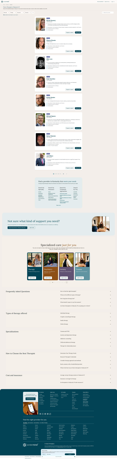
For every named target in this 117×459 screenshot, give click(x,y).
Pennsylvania (73, 428)
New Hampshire (62, 430)
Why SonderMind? (100, 1)
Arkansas (25, 428)
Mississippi (49, 437)
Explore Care (107, 1)
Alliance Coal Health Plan (53, 195)
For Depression (41, 400)
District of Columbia (27, 437)
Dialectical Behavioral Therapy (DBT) (65, 198)
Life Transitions (41, 198)
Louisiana (49, 425)
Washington (85, 428)
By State (25, 422)
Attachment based (63, 193)
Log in (112, 1)
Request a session (69, 32)
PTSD (39, 199)
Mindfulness (62, 200)
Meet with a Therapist (54, 394)
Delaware (25, 438)
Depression (40, 193)
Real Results (74, 400)
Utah (72, 438)
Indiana (36, 435)
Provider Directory (53, 398)
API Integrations (86, 405)
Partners (73, 407)
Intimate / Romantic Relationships (41, 195)
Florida (36, 425)
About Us (73, 395)
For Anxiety (41, 399)
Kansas (36, 437)
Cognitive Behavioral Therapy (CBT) (65, 196)
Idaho (36, 432)
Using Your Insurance (54, 401)
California (25, 432)
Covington (75, 198)
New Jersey (61, 432)
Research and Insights (54, 404)
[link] (58, 26)
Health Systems (85, 394)
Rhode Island (73, 430)
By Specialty (36, 422)
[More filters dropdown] (33, 12)
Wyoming (85, 433)
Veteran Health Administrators (85, 402)
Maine (48, 430)
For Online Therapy (43, 422)
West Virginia (85, 432)
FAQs (73, 397)
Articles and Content (53, 403)
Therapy (40, 394)
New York (61, 437)
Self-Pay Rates (52, 406)
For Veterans (41, 403)
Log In (62, 397)
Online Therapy (41, 395)
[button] (17, 227)
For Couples (41, 402)
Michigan (49, 432)
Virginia (84, 425)
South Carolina (74, 432)
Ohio (60, 438)
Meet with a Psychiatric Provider (54, 396)
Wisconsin (85, 430)
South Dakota (73, 433)
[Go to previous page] (50, 174)
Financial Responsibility (39, 456)
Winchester (75, 194)
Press (73, 405)
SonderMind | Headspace (85, 399)
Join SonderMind (64, 395)
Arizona (24, 430)
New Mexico (61, 433)
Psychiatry (41, 397)
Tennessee (73, 435)
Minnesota (49, 433)
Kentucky (37, 438)
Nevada (60, 435)
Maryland (49, 428)
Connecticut (25, 435)
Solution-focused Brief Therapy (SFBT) (64, 202)
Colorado (24, 433)
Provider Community (64, 394)
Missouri (48, 435)
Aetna (49, 191)
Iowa (36, 430)
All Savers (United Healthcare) (51, 194)
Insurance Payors (86, 397)
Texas (72, 437)
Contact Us (74, 399)
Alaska (24, 425)
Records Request (75, 408)
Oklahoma (73, 425)
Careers (73, 402)
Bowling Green (75, 197)
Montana (49, 438)
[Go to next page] (67, 174)
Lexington (75, 193)
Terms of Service (32, 456)
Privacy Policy (27, 456)
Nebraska (61, 428)
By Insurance (30, 422)
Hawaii (36, 428)
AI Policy (73, 403)
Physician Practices (86, 395)
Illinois (36, 433)
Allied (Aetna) (50, 197)
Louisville (75, 191)
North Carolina (62, 425)
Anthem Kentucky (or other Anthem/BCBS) (52, 199)
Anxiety (39, 191)
